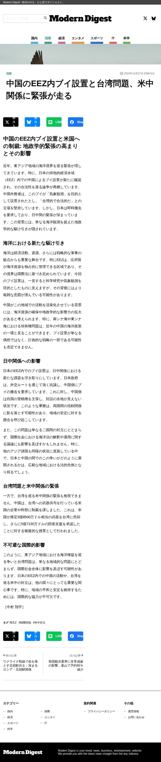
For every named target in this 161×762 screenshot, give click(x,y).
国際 (47, 711)
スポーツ (12, 723)
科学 (10, 729)
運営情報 (133, 711)
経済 (10, 717)
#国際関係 (25, 622)
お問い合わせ (136, 717)
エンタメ (49, 717)
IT (45, 723)
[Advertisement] (123, 154)
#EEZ (13, 622)
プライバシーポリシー (101, 711)
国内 (10, 711)
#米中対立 (39, 622)
